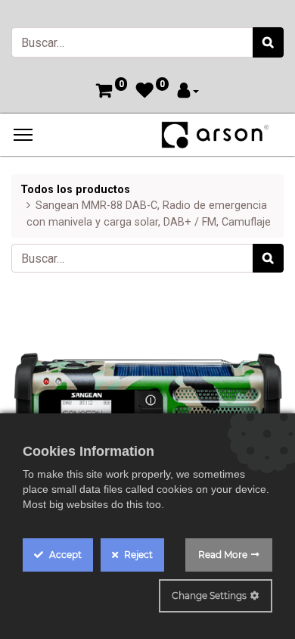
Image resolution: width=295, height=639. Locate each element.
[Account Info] (188, 92)
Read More (222, 554)
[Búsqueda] (268, 42)
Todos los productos (75, 189)
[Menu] (23, 135)
